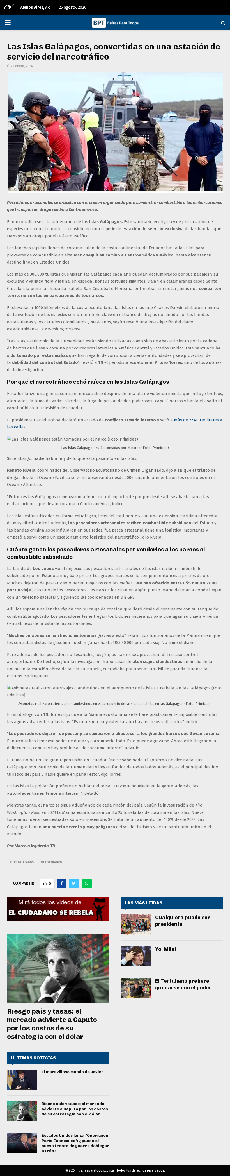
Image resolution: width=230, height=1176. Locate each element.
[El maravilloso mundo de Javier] (22, 1080)
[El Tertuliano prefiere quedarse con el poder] (136, 988)
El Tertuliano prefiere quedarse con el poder (183, 984)
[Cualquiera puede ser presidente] (136, 924)
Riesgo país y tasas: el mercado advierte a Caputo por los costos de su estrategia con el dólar (52, 1024)
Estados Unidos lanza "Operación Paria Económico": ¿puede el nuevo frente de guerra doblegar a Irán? (75, 1143)
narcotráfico (51, 862)
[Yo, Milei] (136, 956)
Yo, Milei (165, 949)
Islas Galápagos (22, 862)
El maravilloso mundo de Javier (73, 1072)
